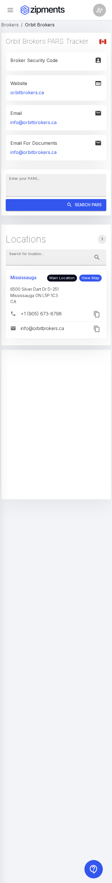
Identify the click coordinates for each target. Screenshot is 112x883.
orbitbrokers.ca (27, 92)
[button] (90, 278)
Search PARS (88, 204)
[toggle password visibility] (97, 257)
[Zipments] (43, 10)
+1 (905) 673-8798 (41, 314)
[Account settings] (99, 10)
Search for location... (26, 254)
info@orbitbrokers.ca (33, 122)
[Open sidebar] (10, 10)
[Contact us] (93, 869)
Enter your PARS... (24, 178)
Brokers (10, 25)
